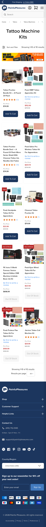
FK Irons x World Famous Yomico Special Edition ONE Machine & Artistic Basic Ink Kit (11, 273)
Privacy (18, 521)
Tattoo (15, 22)
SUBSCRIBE (37, 487)
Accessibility (10, 521)
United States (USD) (12, 466)
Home (4, 22)
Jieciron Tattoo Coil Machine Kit (32, 332)
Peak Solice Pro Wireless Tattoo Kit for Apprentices (32, 149)
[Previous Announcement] (2, 2)
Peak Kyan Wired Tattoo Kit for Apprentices (32, 270)
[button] (42, 8)
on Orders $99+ (28, 2)
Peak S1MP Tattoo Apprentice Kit (32, 91)
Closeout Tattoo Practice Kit (31, 212)
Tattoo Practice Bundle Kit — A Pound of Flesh (12, 93)
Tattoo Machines (29, 22)
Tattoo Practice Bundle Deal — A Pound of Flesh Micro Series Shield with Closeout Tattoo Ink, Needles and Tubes (12, 153)
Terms (26, 521)
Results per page (19, 373)
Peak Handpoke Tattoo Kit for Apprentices (9, 213)
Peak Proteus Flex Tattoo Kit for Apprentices (10, 333)
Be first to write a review (32, 98)
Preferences (34, 521)
